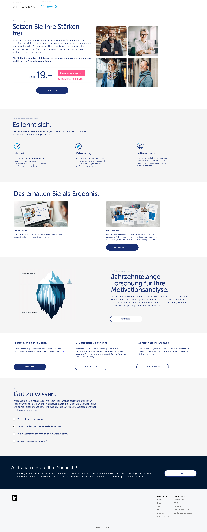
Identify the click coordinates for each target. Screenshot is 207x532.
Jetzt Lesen (126, 319)
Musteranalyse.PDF (122, 247)
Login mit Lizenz (91, 367)
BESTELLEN (52, 90)
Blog (64, 351)
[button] (63, 419)
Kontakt (180, 473)
